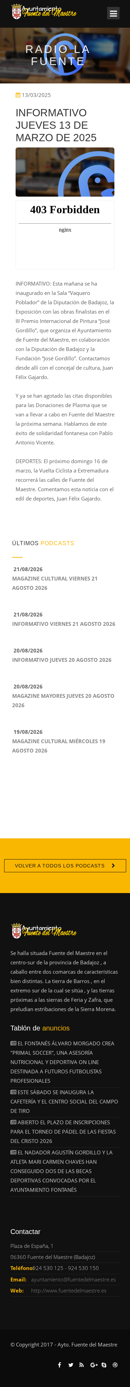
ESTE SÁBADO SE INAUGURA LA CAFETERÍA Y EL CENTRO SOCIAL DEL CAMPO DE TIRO (64, 1101)
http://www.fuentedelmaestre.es (68, 1290)
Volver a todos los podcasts (60, 865)
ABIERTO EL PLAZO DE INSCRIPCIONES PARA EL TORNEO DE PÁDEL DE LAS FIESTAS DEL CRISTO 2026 (63, 1131)
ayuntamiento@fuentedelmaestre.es (73, 1279)
